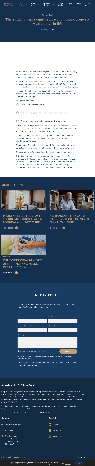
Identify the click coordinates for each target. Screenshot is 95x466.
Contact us (88, 4)
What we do (33, 4)
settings (68, 464)
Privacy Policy (40, 351)
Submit (67, 351)
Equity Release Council (41, 81)
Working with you (46, 4)
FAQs (71, 3)
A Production (84, 457)
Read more (8, 228)
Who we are (22, 4)
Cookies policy (19, 457)
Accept (79, 463)
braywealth (49, 29)
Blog (79, 3)
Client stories (61, 4)
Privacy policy (6, 457)
